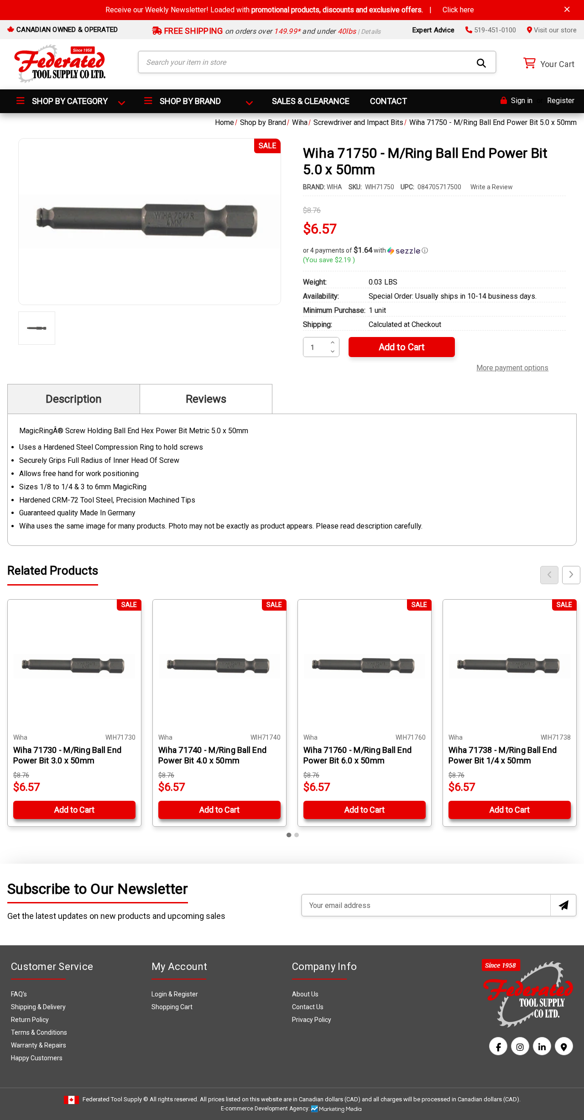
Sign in (520, 100)
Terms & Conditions (39, 1032)
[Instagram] (520, 1046)
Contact (388, 101)
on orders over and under (271, 31)
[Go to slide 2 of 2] (296, 835)
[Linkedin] (542, 1046)
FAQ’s (19, 994)
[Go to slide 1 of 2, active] (289, 835)
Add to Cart (74, 809)
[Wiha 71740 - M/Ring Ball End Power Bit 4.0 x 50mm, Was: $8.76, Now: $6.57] (219, 666)
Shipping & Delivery (38, 1007)
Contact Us (307, 1007)
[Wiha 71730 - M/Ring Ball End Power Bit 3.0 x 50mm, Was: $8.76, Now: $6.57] (74, 666)
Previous (549, 575)
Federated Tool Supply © (115, 1099)
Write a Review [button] (491, 187)
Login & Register (174, 994)
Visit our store (554, 30)
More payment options (512, 366)
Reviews (206, 399)
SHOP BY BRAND (189, 101)
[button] (434, 250)
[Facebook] (498, 1046)
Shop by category (69, 101)
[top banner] (567, 9)
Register (560, 100)
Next (571, 575)
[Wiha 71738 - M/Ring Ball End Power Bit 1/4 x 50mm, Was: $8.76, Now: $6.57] (509, 666)
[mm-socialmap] (564, 1046)
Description (74, 399)
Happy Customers (37, 1058)
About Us (305, 994)
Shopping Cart (172, 1007)
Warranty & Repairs (38, 1045)
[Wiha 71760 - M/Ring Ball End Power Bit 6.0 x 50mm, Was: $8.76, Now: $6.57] (364, 666)
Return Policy (30, 1019)
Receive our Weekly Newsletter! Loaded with (289, 9)
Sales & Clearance (310, 101)
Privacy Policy (311, 1019)
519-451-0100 (494, 30)
